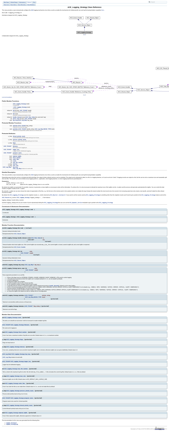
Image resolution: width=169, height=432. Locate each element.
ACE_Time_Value (30, 117)
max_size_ (16, 165)
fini (14, 114)
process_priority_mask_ (20, 139)
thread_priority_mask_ (19, 136)
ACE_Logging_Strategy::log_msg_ (21, 354)
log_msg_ (15, 167)
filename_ (15, 146)
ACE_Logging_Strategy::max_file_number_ (16, 369)
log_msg (15, 120)
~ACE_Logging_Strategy (20, 107)
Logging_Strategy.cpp (12, 424)
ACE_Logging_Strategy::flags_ (15, 339)
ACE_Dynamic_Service (75, 202)
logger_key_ (16, 149)
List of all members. (7, 97)
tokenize (15, 125)
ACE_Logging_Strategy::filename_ (20, 325)
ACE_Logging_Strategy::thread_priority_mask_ (19, 405)
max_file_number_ (18, 162)
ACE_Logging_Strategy (19, 104)
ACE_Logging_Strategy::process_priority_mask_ (20, 390)
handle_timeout (17, 117)
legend (84, 34)
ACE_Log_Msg (22, 120)
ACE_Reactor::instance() (58, 195)
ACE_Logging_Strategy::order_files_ (15, 383)
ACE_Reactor (6, 197)
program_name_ (17, 153)
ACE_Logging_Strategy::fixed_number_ (16, 332)
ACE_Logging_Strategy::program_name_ (22, 398)
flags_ (14, 143)
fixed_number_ (17, 157)
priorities (15, 129)
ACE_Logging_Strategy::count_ (13, 317)
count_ (15, 161)
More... (103, 10)
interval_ (15, 164)
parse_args (16, 118)
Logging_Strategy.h (11, 423)
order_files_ (16, 159)
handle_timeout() (54, 285)
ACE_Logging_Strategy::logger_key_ (21, 361)
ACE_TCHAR (23, 110)
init (14, 110)
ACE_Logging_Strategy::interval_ (15, 347)
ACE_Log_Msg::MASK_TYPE (43, 129)
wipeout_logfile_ (17, 156)
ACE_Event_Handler (20, 247)
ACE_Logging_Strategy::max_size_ (16, 376)
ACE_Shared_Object (20, 233)
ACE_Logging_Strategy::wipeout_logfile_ (16, 412)
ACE (32, 10)
